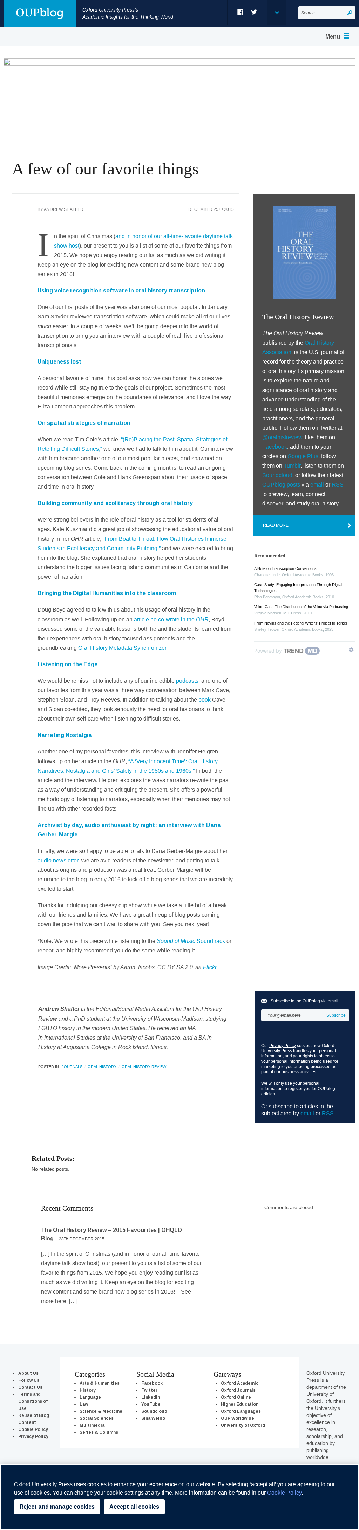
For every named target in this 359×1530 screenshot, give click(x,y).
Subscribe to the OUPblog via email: (305, 1001)
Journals (72, 1066)
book (204, 699)
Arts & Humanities (100, 1383)
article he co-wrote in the (171, 619)
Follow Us (28, 1380)
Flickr (209, 967)
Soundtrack (191, 941)
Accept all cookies (134, 1506)
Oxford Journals (238, 1390)
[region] (179, 1497)
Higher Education (239, 1404)
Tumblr (292, 465)
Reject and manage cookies (57, 1506)
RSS (338, 484)
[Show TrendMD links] (351, 650)
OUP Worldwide (237, 1418)
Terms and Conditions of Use (33, 1401)
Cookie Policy (33, 1429)
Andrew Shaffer (63, 209)
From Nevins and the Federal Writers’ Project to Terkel (300, 623)
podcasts (187, 680)
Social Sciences (97, 1418)
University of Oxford (243, 1425)
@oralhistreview (282, 437)
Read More (276, 525)
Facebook (240, 12)
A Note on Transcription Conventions (285, 568)
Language (90, 1397)
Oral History (102, 1066)
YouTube (151, 1404)
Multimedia (92, 1425)
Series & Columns (99, 1432)
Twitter (254, 12)
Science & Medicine (101, 1411)
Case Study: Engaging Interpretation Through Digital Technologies (298, 587)
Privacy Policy (282, 1045)
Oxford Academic (239, 1383)
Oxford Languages (241, 1411)
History (88, 1390)
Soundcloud (277, 475)
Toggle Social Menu (276, 12)
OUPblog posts (281, 484)
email (317, 484)
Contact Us (30, 1387)
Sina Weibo (153, 1418)
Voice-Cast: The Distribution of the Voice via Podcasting (301, 607)
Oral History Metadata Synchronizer (122, 648)
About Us (28, 1373)
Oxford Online (236, 1397)
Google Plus (302, 456)
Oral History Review (144, 1066)
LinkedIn (150, 1397)
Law (84, 1404)
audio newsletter (58, 860)
